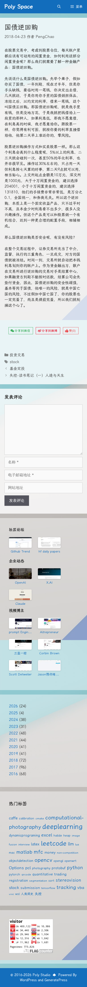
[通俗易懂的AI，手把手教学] (49, 623)
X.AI (49, 582)
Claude (20, 603)
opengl (58, 861)
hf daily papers (49, 551)
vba (80, 887)
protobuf (59, 868)
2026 (13, 706)
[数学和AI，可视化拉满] (20, 644)
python (75, 867)
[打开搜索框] (58, 6)
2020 (13, 747)
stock (14, 362)
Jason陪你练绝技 (49, 674)
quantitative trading (49, 874)
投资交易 (17, 355)
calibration (26, 818)
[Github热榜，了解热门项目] (20, 542)
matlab (24, 852)
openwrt (70, 861)
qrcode (26, 874)
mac (12, 852)
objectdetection (21, 861)
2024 (13, 719)
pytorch (14, 874)
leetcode (53, 843)
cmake (39, 818)
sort (51, 880)
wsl (17, 894)
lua (77, 844)
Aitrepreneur (49, 632)
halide (58, 835)
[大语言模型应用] (49, 644)
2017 (13, 767)
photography (41, 868)
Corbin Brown (49, 653)
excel (46, 835)
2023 (13, 726)
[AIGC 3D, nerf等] (49, 665)
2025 (13, 713)
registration (18, 881)
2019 (13, 753)
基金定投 (17, 368)
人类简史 (27, 894)
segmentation (38, 880)
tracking (66, 887)
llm (71, 844)
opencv (43, 860)
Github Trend (20, 551)
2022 (13, 733)
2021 (13, 740)
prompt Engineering (20, 632)
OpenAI (20, 582)
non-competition (67, 852)
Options (16, 867)
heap (66, 835)
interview (24, 844)
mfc (38, 852)
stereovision (68, 880)
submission (30, 888)
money (50, 852)
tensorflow (48, 888)
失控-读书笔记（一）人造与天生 (37, 375)
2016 (13, 774)
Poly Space (18, 6)
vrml (11, 894)
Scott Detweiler (20, 674)
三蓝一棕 (20, 653)
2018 (13, 760)
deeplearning (62, 826)
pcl (28, 867)
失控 (38, 894)
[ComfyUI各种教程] (20, 665)
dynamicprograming (24, 835)
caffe (13, 818)
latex (35, 844)
